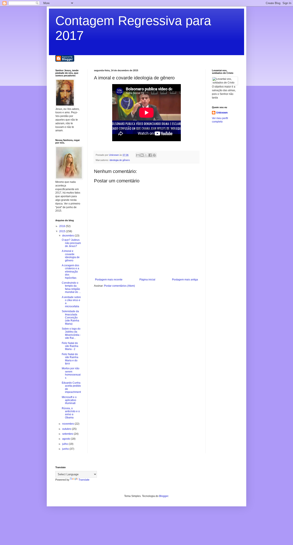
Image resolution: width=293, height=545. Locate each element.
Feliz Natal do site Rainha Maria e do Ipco (70, 359)
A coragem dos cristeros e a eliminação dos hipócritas (70, 271)
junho (65, 448)
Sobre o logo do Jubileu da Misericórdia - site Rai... (71, 333)
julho (65, 443)
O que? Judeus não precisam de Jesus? (71, 243)
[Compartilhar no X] (146, 155)
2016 (62, 226)
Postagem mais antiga (185, 279)
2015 (62, 231)
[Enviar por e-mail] (138, 155)
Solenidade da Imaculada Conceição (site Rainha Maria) (70, 317)
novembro (68, 423)
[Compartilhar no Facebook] (150, 155)
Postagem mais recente (108, 279)
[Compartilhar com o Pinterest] (154, 155)
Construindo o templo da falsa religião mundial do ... (71, 287)
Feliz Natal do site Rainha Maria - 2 (70, 346)
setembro (68, 433)
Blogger (163, 496)
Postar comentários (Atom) (119, 285)
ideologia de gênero (120, 160)
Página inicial (147, 279)
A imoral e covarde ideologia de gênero (71, 256)
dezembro (68, 235)
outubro (67, 428)
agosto (66, 438)
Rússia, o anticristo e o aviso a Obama (71, 413)
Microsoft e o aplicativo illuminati (69, 400)
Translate (84, 479)
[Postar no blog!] (142, 155)
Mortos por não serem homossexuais (71, 373)
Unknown (222, 112)
